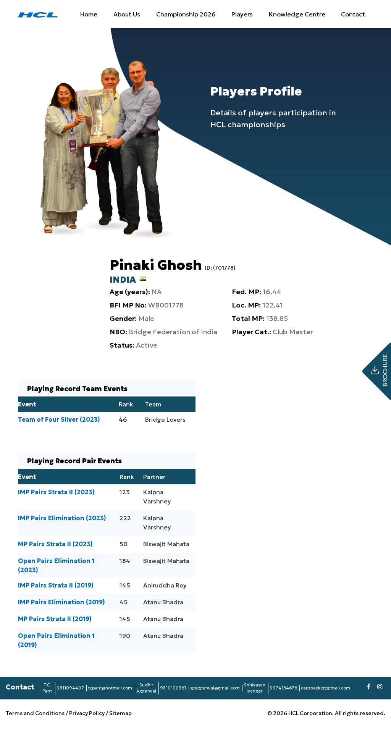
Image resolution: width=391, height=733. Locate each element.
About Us (126, 14)
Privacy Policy (87, 713)
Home (88, 14)
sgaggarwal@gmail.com (215, 688)
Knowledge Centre (297, 14)
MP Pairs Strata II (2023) (55, 544)
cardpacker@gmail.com (325, 688)
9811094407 (70, 688)
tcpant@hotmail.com (110, 688)
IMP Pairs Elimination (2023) (62, 518)
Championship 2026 (186, 14)
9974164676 (283, 688)
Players (242, 14)
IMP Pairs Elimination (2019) (61, 602)
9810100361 (173, 688)
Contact (353, 14)
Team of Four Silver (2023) (59, 419)
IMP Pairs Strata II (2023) (56, 492)
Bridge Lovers (165, 419)
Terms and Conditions (36, 713)
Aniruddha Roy (165, 585)
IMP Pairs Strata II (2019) (56, 585)
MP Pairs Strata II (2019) (55, 619)
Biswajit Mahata (166, 544)
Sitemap (120, 713)
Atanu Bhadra (163, 602)
